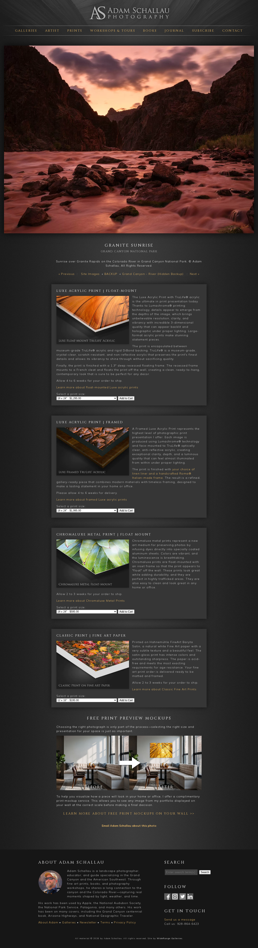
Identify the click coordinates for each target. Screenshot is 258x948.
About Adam (48, 922)
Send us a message (180, 919)
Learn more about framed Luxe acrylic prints (91, 499)
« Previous (67, 274)
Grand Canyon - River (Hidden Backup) (152, 274)
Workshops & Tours (112, 30)
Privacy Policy (125, 922)
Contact (232, 30)
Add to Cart (126, 398)
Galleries (26, 30)
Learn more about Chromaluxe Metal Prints (90, 600)
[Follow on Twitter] (182, 897)
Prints (74, 30)
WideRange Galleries (169, 938)
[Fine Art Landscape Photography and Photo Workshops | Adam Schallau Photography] (129, 21)
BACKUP (110, 274)
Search (205, 872)
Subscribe (203, 30)
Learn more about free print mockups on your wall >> (129, 813)
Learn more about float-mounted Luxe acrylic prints (97, 387)
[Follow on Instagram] (175, 897)
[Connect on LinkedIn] (190, 897)
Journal (174, 30)
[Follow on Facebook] (167, 897)
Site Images (90, 274)
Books (150, 30)
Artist (52, 30)
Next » (194, 274)
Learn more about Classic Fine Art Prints (164, 689)
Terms (105, 922)
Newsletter (88, 922)
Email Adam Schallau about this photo (129, 826)
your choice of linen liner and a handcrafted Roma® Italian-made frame (163, 473)
